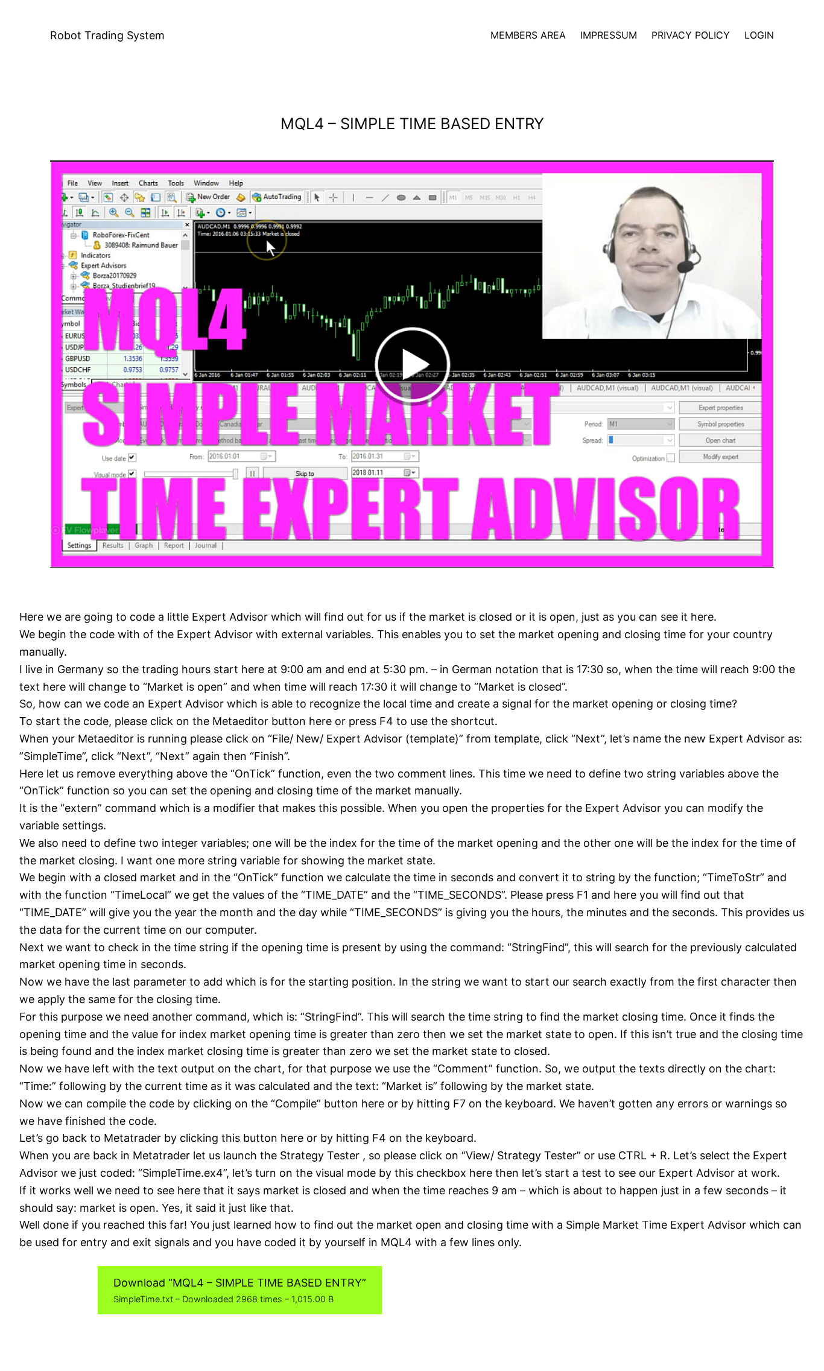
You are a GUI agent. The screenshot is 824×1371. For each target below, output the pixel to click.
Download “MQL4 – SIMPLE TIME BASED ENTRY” (239, 1290)
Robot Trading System (107, 35)
